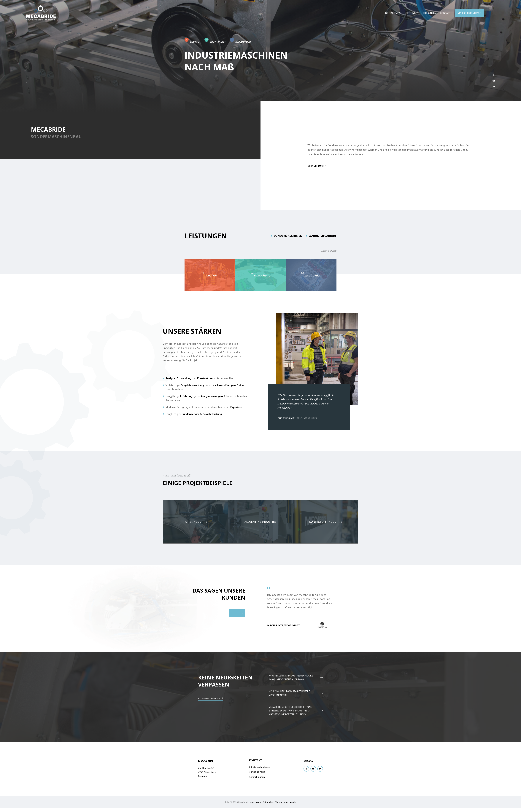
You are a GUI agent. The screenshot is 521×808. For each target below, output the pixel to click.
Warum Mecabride (322, 236)
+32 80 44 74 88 (257, 772)
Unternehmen (392, 13)
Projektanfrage (471, 13)
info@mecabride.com (259, 767)
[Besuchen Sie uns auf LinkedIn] (494, 86)
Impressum (255, 802)
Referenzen (429, 13)
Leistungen (412, 13)
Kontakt (445, 13)
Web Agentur (281, 802)
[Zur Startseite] (41, 13)
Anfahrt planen (257, 776)
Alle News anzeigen (209, 698)
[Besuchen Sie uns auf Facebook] (494, 75)
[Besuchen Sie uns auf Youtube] (494, 80)
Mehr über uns (315, 165)
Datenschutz (268, 802)
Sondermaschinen (288, 236)
